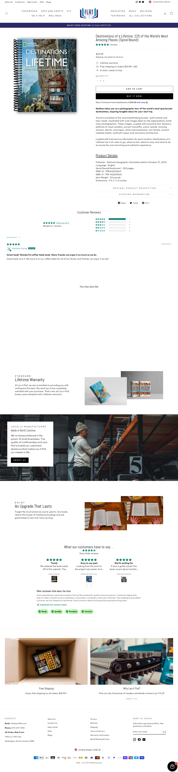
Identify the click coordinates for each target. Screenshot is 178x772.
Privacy (93, 719)
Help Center (32, 2)
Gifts (42, 2)
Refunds (93, 723)
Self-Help (38, 15)
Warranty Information (99, 735)
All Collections (140, 15)
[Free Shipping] (46, 661)
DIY (69, 11)
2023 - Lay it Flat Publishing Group (89, 763)
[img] (13, 244)
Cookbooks (30, 11)
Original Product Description (134, 188)
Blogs (48, 2)
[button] (102, 44)
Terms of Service (97, 731)
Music (133, 11)
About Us (9, 2)
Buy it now (134, 96)
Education (118, 11)
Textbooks (118, 15)
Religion (146, 11)
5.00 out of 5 (62, 222)
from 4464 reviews (89, 553)
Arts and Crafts (52, 11)
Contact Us (20, 2)
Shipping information (134, 194)
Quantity (102, 76)
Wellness (55, 15)
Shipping (99, 57)
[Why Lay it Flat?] (131, 661)
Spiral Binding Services (99, 739)
